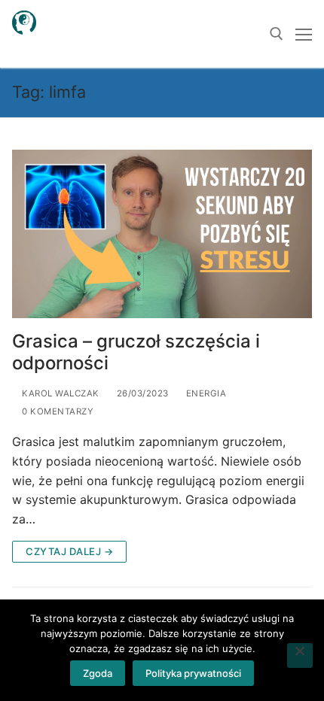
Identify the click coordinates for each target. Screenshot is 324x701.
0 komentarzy (56, 411)
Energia (204, 393)
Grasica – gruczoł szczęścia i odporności (136, 352)
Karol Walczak (59, 393)
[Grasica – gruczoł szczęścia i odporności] (162, 234)
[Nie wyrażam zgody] (300, 656)
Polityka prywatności (193, 673)
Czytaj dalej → (69, 551)
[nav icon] (303, 34)
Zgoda (97, 673)
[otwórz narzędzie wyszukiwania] (276, 34)
